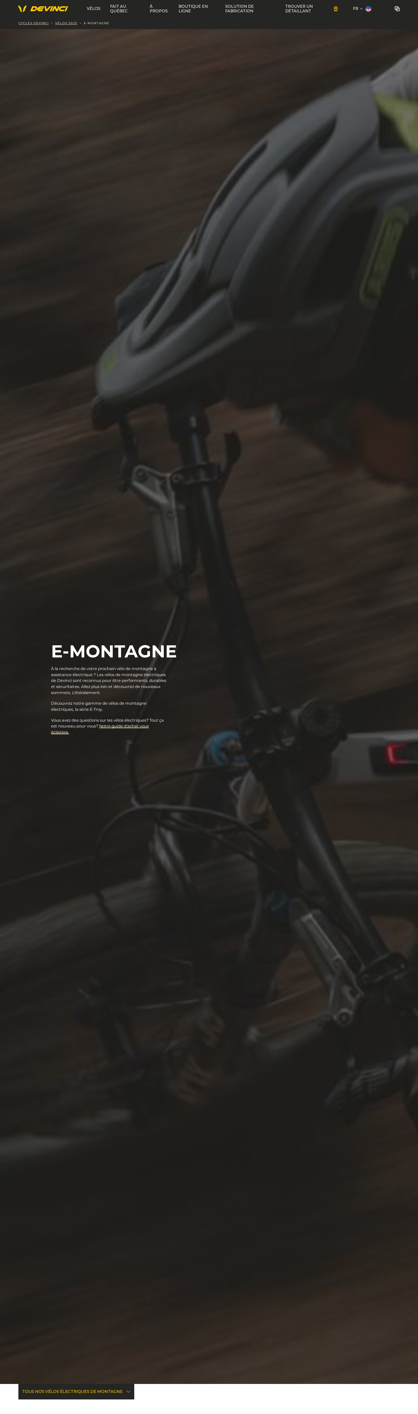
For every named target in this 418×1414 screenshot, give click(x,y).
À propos (159, 8)
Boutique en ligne (193, 8)
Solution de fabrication (239, 8)
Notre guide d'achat (119, 726)
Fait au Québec (119, 8)
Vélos (93, 8)
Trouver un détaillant (299, 8)
